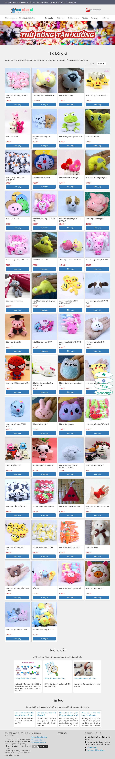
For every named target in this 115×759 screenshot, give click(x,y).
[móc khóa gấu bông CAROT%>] (71, 532)
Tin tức (85, 18)
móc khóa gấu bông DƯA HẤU (97, 424)
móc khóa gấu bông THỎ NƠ (97, 260)
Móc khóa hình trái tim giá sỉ (69, 178)
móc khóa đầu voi (92, 137)
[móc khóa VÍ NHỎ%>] (17, 204)
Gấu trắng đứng (92, 547)
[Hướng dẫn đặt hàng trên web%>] (28, 669)
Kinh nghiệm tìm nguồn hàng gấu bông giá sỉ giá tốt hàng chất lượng (68, 714)
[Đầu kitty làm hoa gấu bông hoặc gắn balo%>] (44, 368)
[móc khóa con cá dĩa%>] (44, 245)
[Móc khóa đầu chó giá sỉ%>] (97, 450)
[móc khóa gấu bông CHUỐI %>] (44, 532)
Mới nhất (101, 64)
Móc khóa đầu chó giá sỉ (95, 465)
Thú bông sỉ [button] (73, 18)
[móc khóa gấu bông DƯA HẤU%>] (97, 409)
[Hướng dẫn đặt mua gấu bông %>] (83, 669)
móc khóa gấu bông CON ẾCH (70, 137)
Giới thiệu (60, 18)
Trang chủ (49, 18)
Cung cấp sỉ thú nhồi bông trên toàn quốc (91, 714)
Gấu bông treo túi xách (14, 301)
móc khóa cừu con (66, 95)
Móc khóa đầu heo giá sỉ (95, 588)
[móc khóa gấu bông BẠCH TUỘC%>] (17, 409)
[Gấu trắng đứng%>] (97, 532)
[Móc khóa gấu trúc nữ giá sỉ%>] (44, 450)
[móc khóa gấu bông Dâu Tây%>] (44, 491)
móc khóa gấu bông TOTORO (17, 629)
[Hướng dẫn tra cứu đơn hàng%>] (51, 669)
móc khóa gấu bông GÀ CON (43, 629)
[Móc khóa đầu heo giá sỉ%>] (97, 573)
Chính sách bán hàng (39, 737)
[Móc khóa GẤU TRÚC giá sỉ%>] (17, 491)
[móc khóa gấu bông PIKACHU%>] (97, 368)
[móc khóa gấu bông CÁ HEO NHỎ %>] (17, 80)
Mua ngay (17, 104)
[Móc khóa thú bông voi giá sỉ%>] (97, 162)
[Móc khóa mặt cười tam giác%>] (71, 491)
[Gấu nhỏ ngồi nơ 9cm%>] (17, 450)
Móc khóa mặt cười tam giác (70, 506)
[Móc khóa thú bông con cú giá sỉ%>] (71, 368)
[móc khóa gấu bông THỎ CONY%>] (97, 327)
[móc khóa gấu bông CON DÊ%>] (71, 573)
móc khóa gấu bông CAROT (69, 547)
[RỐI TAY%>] (44, 573)
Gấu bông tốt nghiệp (13, 342)
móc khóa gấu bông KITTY (42, 342)
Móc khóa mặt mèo (66, 424)
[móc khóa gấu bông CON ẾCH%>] (71, 121)
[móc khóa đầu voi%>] (97, 121)
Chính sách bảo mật (38, 742)
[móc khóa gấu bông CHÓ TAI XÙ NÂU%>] (71, 204)
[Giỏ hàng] (104, 380)
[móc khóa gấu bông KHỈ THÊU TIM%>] (44, 204)
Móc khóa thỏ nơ (12, 137)
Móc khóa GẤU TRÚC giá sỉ (16, 506)
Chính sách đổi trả (37, 740)
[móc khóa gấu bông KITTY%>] (44, 327)
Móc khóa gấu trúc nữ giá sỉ (43, 465)
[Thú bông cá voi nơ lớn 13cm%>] (44, 80)
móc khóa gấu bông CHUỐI (43, 547)
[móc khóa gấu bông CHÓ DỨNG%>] (44, 121)
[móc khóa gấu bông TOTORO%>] (17, 614)
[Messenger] (104, 392)
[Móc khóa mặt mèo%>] (71, 409)
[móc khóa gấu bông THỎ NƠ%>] (97, 245)
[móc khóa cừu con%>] (71, 80)
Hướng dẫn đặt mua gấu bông (85, 678)
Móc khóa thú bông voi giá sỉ (96, 178)
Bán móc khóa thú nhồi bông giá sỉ (46, 714)
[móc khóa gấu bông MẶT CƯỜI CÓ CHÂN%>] (71, 286)
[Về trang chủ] (104, 374)
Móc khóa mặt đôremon (41, 178)
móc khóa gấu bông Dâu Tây (43, 506)
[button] (8, 33)
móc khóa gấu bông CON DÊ (70, 588)
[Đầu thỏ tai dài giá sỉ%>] (44, 409)
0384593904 (17, 2)
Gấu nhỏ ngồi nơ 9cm (14, 465)
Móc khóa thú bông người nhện (17, 383)
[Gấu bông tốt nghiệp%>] (17, 327)
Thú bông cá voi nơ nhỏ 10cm (70, 260)
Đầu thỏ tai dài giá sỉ (40, 424)
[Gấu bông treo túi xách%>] (17, 286)
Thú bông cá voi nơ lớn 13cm (43, 95)
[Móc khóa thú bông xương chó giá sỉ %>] (97, 491)
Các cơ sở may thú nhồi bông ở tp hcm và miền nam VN (24, 714)
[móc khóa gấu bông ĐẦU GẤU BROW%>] (17, 573)
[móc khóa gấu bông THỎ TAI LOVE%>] (71, 327)
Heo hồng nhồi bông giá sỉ (95, 219)
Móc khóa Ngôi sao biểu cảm (96, 95)
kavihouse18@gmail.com (96, 750)
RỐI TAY (36, 588)
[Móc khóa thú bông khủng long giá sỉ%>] (44, 286)
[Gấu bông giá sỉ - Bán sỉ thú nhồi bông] (22, 10)
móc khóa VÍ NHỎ (13, 219)
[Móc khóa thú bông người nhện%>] (17, 368)
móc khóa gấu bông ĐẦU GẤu (17, 260)
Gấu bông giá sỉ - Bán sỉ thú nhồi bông (20, 18)
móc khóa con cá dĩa (40, 260)
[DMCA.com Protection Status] (39, 746)
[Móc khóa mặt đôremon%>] (44, 162)
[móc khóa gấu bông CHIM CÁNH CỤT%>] (17, 162)
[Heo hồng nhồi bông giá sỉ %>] (97, 204)
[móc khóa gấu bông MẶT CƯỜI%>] (17, 532)
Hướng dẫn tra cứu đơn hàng (54, 678)
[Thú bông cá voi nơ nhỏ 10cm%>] (71, 245)
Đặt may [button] (94, 18)
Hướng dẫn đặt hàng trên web (25, 678)
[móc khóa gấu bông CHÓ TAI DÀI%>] (97, 286)
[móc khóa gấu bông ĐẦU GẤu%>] (17, 245)
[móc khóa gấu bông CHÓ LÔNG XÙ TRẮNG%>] (71, 450)
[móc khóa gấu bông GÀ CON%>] (44, 614)
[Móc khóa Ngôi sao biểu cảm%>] (97, 80)
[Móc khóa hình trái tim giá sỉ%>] (71, 162)
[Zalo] (104, 386)
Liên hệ (106, 18)
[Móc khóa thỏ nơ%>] (17, 121)
